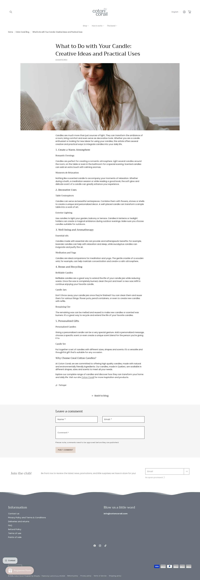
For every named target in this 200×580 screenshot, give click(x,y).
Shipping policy (115, 576)
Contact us (13, 513)
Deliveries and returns (18, 521)
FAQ (10, 525)
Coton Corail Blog (22, 32)
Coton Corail (87, 377)
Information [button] (17, 507)
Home (10, 32)
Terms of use (14, 533)
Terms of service (100, 576)
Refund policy (72, 576)
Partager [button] (63, 385)
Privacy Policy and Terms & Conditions (27, 517)
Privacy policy (85, 576)
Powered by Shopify (32, 576)
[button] (11, 12)
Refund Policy (14, 529)
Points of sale (14, 537)
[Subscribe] (186, 471)
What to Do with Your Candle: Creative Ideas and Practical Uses (57, 32)
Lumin (54, 576)
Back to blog (101, 395)
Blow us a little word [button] (119, 507)
